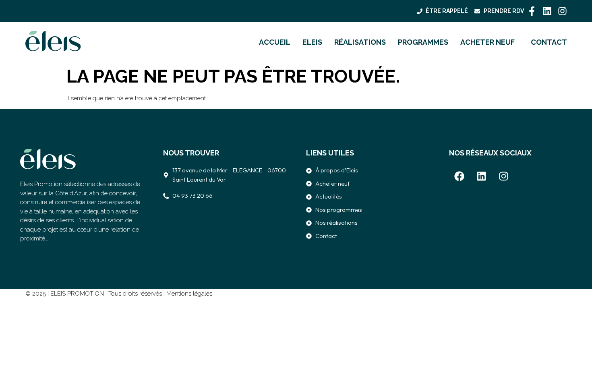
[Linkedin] (547, 11)
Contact (549, 42)
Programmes (423, 42)
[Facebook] (459, 176)
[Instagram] (562, 11)
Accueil (274, 42)
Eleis (312, 42)
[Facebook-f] (531, 11)
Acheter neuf (487, 42)
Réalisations (360, 42)
